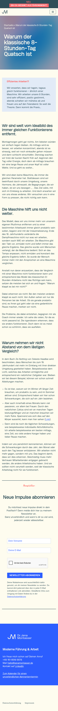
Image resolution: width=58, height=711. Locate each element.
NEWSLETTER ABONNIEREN (25, 575)
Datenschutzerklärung (16, 596)
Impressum (29, 703)
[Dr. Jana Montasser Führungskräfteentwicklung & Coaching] (4, 12)
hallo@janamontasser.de (20, 663)
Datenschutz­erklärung (12, 703)
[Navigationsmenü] (53, 12)
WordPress (40, 708)
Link (47, 419)
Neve (14, 708)
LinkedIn (19, 666)
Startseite (8, 25)
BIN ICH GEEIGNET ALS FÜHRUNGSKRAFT (29, 5)
